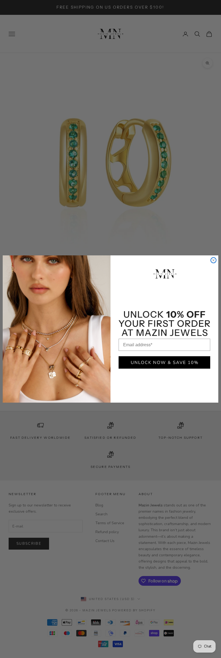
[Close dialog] (213, 260)
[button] (164, 362)
